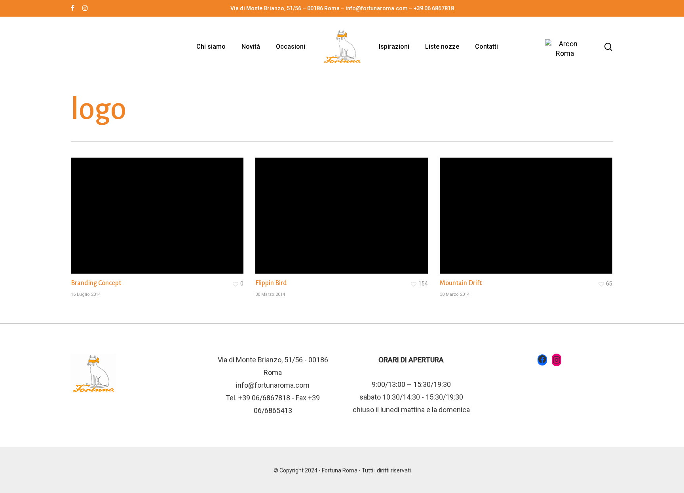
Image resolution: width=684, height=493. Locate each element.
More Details (159, 210)
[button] (669, 4)
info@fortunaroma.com (273, 385)
